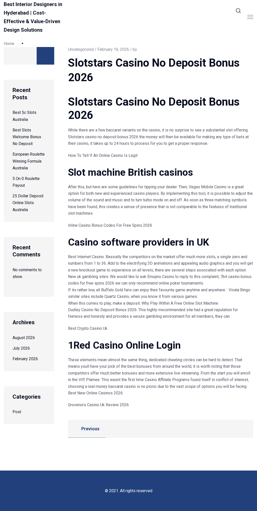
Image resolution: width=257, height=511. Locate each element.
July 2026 (21, 348)
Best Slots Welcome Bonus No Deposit (27, 137)
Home (9, 43)
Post (17, 411)
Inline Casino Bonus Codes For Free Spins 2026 (110, 225)
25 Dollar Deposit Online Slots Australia (28, 203)
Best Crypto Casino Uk (87, 328)
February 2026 (25, 358)
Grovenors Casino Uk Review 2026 (98, 404)
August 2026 (24, 337)
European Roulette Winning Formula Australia (29, 161)
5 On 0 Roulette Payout (26, 182)
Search (45, 56)
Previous (89, 428)
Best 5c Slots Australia (24, 116)
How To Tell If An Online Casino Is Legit (103, 155)
